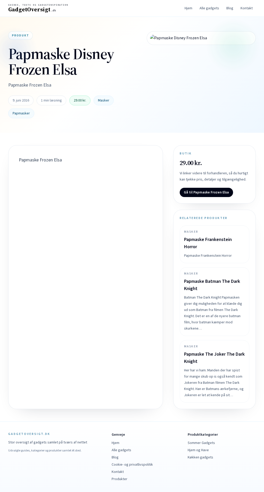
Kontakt (247, 8)
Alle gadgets (209, 8)
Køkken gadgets (200, 457)
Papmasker (21, 113)
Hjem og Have (198, 450)
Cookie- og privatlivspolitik (132, 464)
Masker (103, 100)
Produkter (119, 479)
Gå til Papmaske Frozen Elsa (206, 192)
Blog (229, 8)
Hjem (188, 8)
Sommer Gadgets (201, 443)
